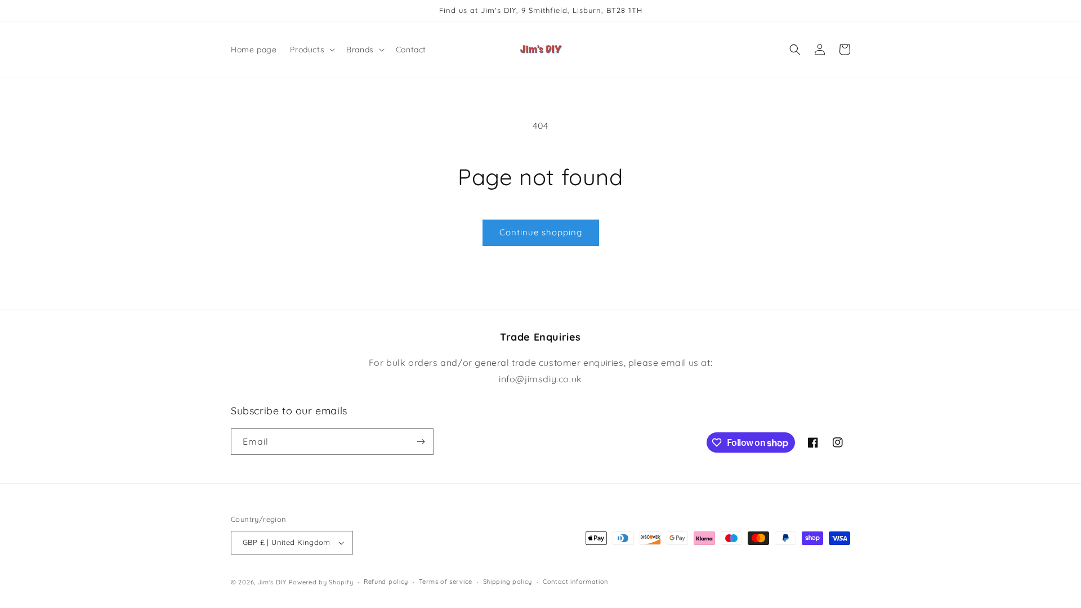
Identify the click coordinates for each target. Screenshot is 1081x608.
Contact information (575, 581)
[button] (311, 49)
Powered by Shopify (321, 582)
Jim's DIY (272, 582)
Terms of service (445, 581)
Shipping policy (508, 581)
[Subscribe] (420, 441)
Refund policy (386, 581)
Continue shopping (540, 232)
